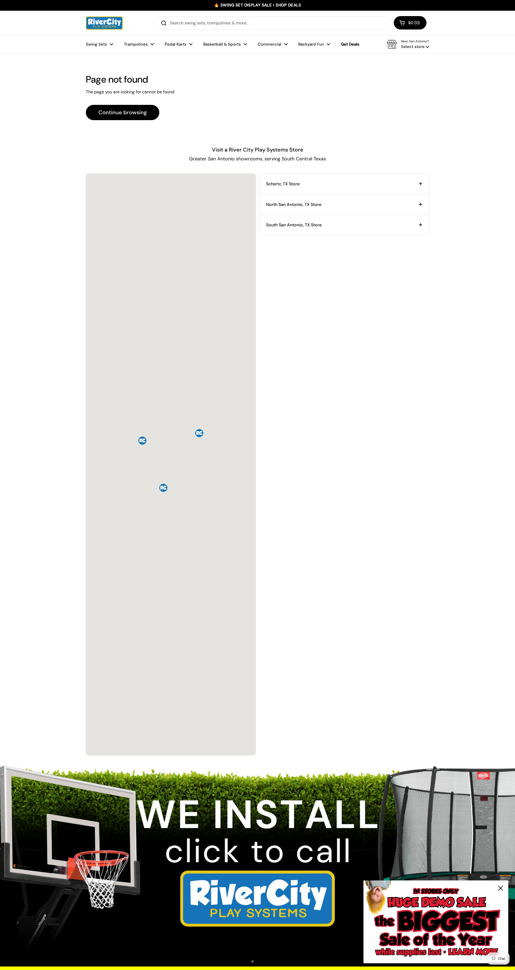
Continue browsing (122, 112)
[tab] (344, 184)
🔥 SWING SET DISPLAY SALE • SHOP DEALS (257, 5)
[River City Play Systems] (104, 23)
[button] (410, 22)
